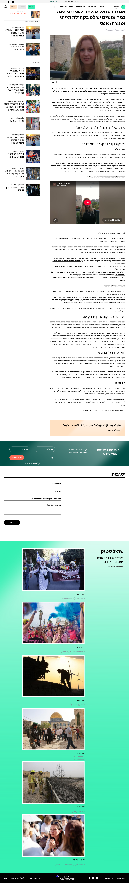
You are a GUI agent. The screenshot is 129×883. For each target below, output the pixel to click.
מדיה (71, 7)
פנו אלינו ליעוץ (114, 430)
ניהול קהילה (120, 30)
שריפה (81, 811)
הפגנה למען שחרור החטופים (64, 864)
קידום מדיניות (80, 7)
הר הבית (80, 758)
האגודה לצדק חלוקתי (67, 99)
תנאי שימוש (121, 878)
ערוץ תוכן (110, 30)
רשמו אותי (18, 458)
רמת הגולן (74, 705)
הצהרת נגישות (109, 878)
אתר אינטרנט (91, 155)
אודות (13, 7)
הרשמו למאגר (116, 567)
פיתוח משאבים (92, 7)
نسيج (55, 7)
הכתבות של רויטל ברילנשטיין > (18, 14)
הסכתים (22, 7)
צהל (82, 705)
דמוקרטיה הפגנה (67, 598)
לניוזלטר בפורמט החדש (112, 177)
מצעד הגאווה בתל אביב (76, 651)
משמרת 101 (79, 864)
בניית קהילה (59, 119)
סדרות (31, 7)
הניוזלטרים (63, 163)
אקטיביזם (63, 7)
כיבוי (74, 811)
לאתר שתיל (54, 1)
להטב (64, 651)
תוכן (105, 138)
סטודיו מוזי (33, 878)
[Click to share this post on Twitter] (53, 83)
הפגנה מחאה (79, 598)
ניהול (102, 7)
